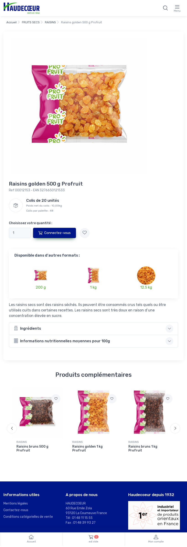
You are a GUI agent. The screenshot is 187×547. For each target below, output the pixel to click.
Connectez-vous (57, 233)
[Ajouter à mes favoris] (85, 233)
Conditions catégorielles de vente (28, 517)
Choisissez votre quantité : (30, 223)
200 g (41, 287)
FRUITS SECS (31, 22)
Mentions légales (15, 503)
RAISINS (50, 22)
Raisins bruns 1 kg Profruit (142, 448)
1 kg (93, 287)
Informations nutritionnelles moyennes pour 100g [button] (65, 341)
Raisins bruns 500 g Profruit (32, 448)
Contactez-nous (15, 510)
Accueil (11, 22)
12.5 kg (146, 287)
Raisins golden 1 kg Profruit (87, 448)
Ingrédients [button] (30, 328)
